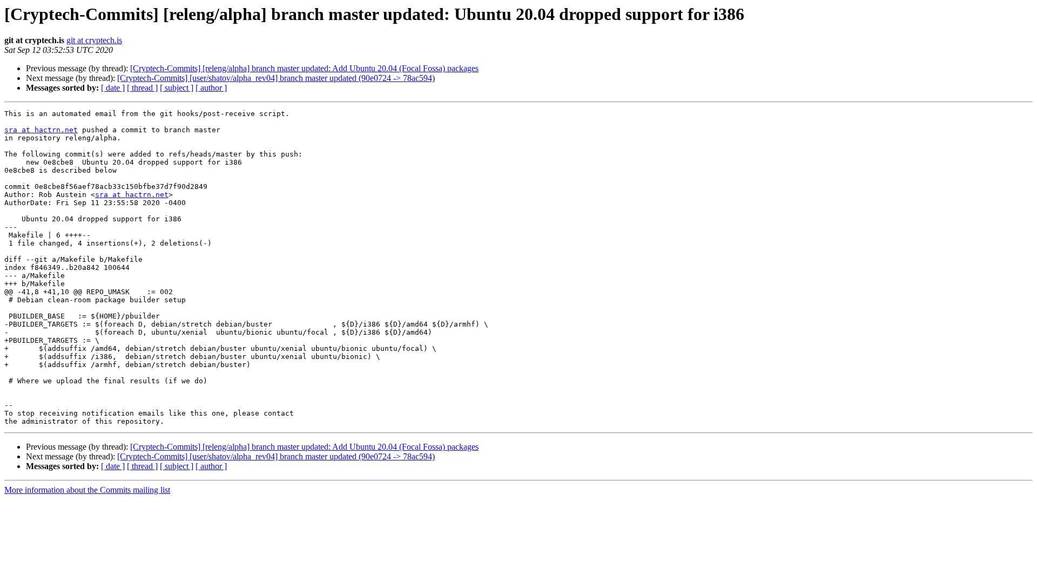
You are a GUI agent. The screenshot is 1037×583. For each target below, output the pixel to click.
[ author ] (211, 87)
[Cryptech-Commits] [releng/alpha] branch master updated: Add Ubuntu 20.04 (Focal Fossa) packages (304, 68)
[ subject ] (176, 87)
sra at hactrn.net (41, 130)
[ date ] (113, 87)
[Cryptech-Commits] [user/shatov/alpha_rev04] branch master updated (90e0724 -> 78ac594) (276, 78)
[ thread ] (142, 87)
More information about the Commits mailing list (87, 489)
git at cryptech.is (94, 40)
